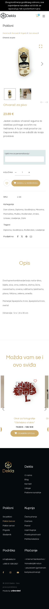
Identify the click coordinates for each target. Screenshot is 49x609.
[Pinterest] (26, 237)
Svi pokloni (7, 517)
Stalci (36, 214)
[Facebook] (17, 237)
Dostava (28, 521)
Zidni (23, 218)
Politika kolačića (31, 539)
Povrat (27, 526)
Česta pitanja (30, 517)
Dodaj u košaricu (27, 183)
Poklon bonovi (9, 521)
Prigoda (24, 33)
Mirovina (40, 209)
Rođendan (27, 214)
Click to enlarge (40, 46)
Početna (6, 33)
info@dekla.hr (9, 559)
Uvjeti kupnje (30, 530)
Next (42, 64)
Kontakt (28, 484)
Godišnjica (29, 209)
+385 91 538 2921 (10, 564)
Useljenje (15, 218)
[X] (22, 236)
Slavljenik (7, 535)
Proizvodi (15, 33)
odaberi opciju (26, 433)
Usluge (27, 488)
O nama (28, 475)
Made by (7, 591)
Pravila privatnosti (32, 535)
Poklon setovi (9, 526)
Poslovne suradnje (32, 493)
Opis (24, 263)
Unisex (6, 218)
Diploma (19, 209)
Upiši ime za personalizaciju (17, 154)
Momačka (8, 214)
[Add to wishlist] (7, 183)
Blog (26, 480)
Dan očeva (33, 33)
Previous (3, 409)
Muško (17, 214)
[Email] (31, 237)
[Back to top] (41, 592)
